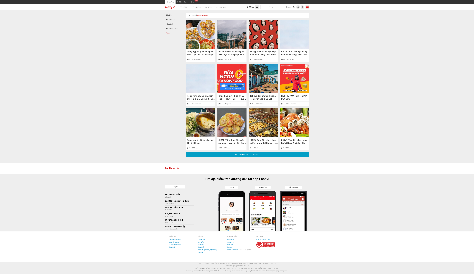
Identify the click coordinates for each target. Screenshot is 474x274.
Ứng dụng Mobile (175, 239)
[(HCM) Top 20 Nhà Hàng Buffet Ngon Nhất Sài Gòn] (294, 122)
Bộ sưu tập (170, 20)
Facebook (230, 239)
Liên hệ (200, 252)
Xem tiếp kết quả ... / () (247, 154)
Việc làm (201, 245)
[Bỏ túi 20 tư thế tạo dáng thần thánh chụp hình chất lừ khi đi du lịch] (294, 34)
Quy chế (201, 247)
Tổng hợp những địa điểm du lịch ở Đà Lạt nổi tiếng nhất (200, 99)
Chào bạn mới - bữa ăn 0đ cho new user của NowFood (231, 99)
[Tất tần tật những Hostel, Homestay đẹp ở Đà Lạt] (263, 78)
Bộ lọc (251, 7)
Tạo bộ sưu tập (174, 242)
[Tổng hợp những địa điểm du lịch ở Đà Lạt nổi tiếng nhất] (200, 78)
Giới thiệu (201, 239)
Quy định (172, 247)
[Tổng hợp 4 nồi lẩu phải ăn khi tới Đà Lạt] (200, 122)
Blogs (168, 33)
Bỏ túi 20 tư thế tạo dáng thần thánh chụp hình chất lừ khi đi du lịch (294, 55)
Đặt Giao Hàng (182, 2)
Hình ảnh (169, 24)
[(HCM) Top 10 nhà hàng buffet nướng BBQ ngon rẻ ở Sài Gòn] (263, 122)
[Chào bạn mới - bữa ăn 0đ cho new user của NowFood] (232, 78)
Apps (270, 7)
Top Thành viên (172, 168)
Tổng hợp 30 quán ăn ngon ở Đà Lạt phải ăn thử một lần (200, 55)
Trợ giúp (201, 242)
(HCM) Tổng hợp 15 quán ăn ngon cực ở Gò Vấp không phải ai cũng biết (231, 143)
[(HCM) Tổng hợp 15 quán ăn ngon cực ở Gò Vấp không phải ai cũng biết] (232, 122)
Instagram (230, 242)
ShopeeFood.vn (232, 250)
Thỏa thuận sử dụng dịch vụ (207, 250)
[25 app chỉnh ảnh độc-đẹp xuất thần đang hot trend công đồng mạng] (263, 34)
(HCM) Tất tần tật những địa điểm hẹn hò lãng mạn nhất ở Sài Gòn (231, 55)
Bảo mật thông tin (175, 245)
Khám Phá (170, 2)
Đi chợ (193, 2)
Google (229, 247)
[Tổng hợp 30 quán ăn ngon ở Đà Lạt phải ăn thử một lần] (200, 34)
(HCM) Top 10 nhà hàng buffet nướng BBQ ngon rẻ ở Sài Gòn (263, 143)
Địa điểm (169, 15)
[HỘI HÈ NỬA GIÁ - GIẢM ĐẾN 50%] (294, 78)
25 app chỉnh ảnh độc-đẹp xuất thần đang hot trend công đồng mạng (263, 55)
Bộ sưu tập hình (172, 29)
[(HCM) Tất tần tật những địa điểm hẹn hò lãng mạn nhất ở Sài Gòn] (232, 34)
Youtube (230, 245)
